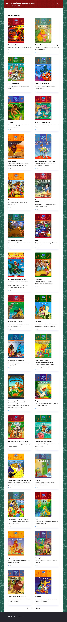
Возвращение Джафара (16, 360)
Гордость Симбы (13, 558)
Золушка (38, 480)
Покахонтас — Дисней (15, 321)
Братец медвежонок (15, 240)
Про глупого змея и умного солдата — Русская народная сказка (18, 281)
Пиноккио (38, 279)
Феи (36, 519)
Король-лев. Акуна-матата (17, 596)
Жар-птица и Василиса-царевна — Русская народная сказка (19, 402)
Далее (38, 608)
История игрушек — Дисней (45, 161)
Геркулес (38, 321)
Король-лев (12, 161)
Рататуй (38, 558)
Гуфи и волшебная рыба (43, 441)
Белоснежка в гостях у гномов (18, 519)
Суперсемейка (13, 45)
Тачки (37, 240)
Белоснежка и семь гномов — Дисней (45, 200)
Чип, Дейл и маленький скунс (18, 441)
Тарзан (10, 122)
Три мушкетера (13, 200)
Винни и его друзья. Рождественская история (44, 361)
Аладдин (38, 596)
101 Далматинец (13, 83)
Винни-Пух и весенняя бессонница (47, 45)
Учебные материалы (23, 3)
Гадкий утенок (40, 401)
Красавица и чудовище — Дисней (19, 480)
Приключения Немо (42, 83)
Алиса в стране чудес (42, 122)
